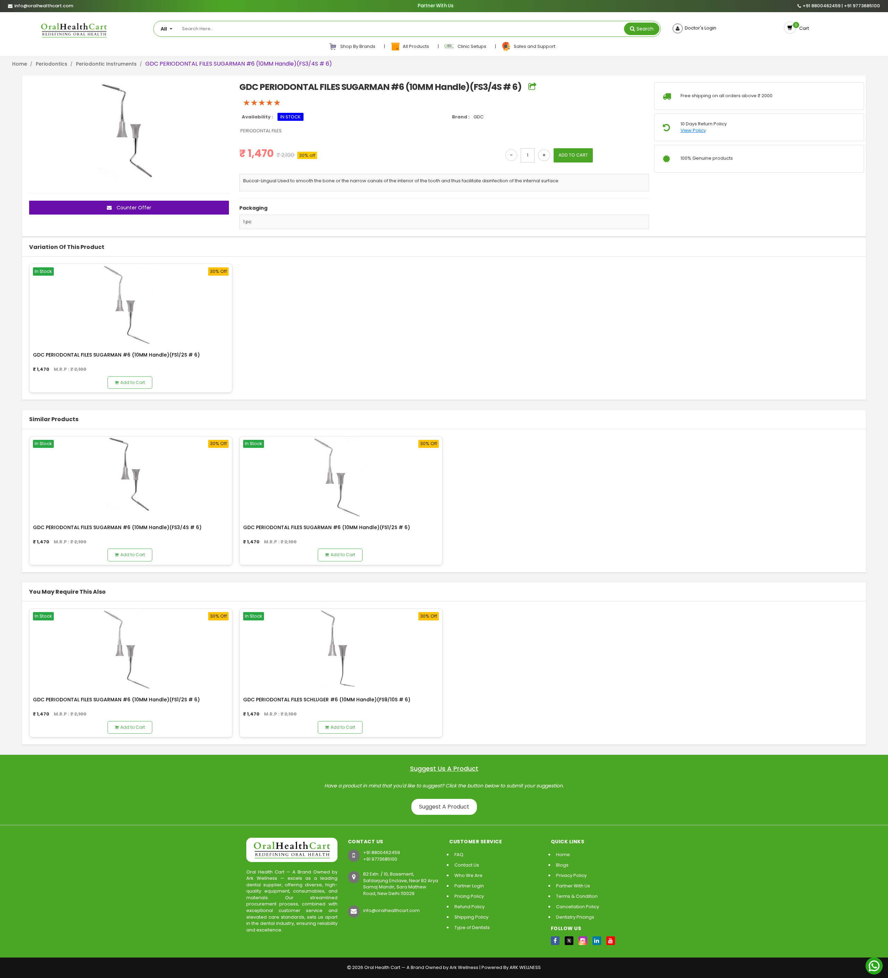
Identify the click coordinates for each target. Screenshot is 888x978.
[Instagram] (583, 940)
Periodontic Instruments (106, 63)
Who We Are (468, 875)
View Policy (693, 130)
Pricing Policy (469, 896)
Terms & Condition (577, 896)
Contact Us (466, 865)
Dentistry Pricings (575, 917)
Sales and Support (533, 46)
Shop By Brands (357, 46)
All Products (415, 46)
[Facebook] (555, 940)
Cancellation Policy (577, 906)
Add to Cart (132, 382)
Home (19, 63)
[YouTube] (610, 940)
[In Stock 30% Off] (130, 304)
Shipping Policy (471, 917)
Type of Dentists (472, 927)
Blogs (562, 865)
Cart (803, 28)
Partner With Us (435, 5)
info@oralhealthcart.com (391, 910)
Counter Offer (133, 207)
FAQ (458, 854)
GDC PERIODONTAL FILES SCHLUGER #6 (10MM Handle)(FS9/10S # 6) (326, 699)
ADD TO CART (573, 155)
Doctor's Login (699, 28)
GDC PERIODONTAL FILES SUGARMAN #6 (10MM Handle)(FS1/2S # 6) (116, 354)
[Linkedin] (596, 940)
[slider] (262, 103)
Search (645, 28)
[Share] (532, 87)
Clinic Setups (470, 46)
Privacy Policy (571, 875)
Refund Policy (469, 906)
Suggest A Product (444, 807)
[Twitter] (569, 940)
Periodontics (51, 63)
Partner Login (469, 886)
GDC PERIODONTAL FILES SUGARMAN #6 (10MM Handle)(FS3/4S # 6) (117, 527)
